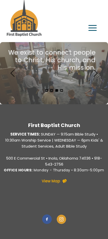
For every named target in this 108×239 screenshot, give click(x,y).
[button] (92, 28)
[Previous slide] (13, 73)
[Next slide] (95, 73)
